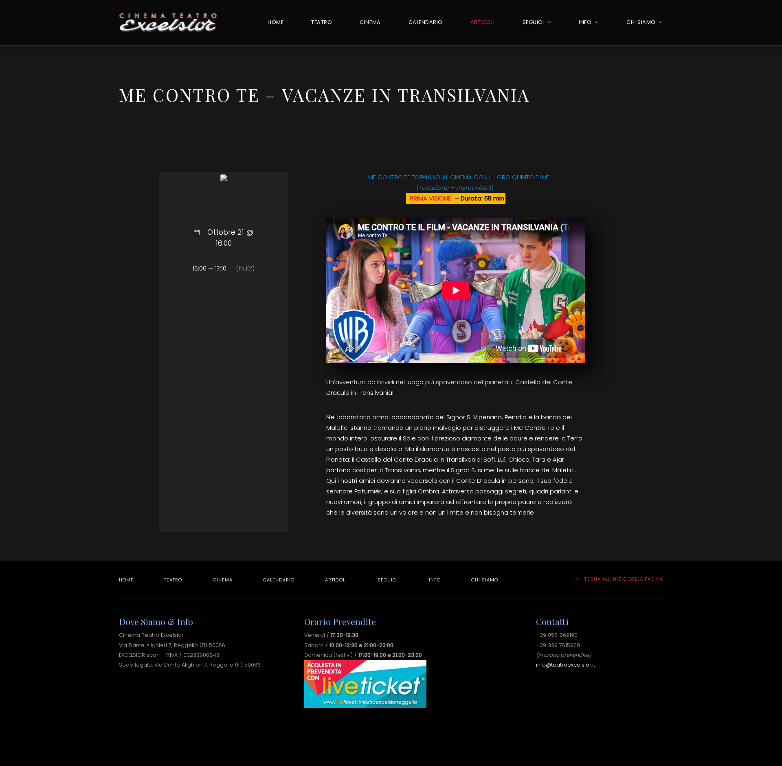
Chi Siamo (641, 22)
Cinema (370, 22)
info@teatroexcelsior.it (565, 664)
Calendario (426, 22)
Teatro (321, 22)
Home (275, 22)
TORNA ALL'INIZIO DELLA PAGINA (623, 579)
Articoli (482, 22)
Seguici (533, 22)
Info (585, 22)
